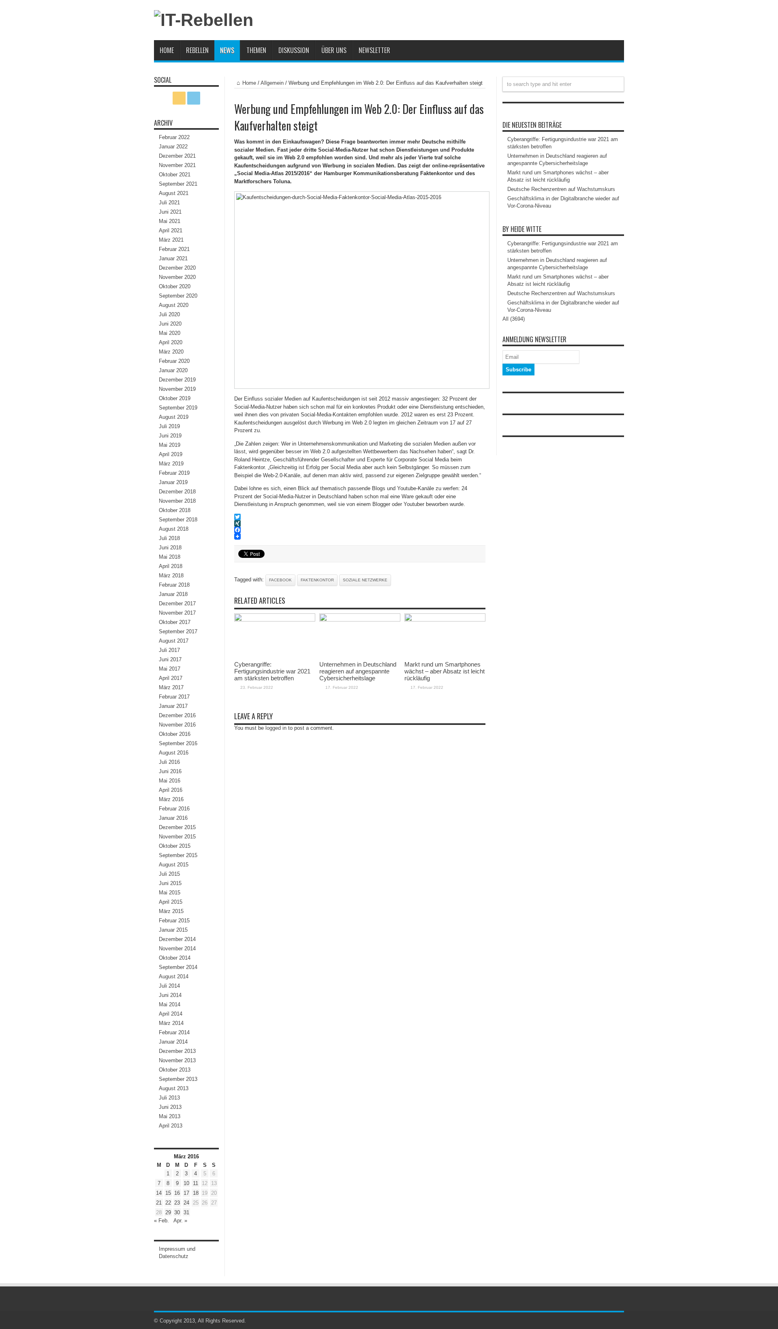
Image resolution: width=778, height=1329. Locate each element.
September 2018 (178, 520)
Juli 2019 (169, 426)
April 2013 (170, 1126)
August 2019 (173, 417)
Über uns (333, 50)
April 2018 (170, 566)
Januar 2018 (173, 594)
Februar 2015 (174, 920)
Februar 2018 (174, 585)
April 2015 (170, 902)
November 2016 (177, 725)
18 (196, 1193)
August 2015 (173, 865)
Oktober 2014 (174, 958)
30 (177, 1212)
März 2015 (171, 911)
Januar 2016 (173, 818)
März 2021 (171, 240)
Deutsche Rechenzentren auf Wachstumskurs (561, 189)
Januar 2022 (173, 147)
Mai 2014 (169, 1004)
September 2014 (178, 967)
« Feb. (161, 1221)
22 (168, 1203)
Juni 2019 (170, 436)
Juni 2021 (170, 212)
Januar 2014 (173, 1042)
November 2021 (177, 165)
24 (186, 1203)
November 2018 (177, 501)
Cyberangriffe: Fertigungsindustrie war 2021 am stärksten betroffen (272, 671)
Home (167, 50)
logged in (275, 728)
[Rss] (179, 98)
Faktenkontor (317, 580)
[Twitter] (359, 517)
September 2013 (178, 1079)
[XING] (359, 523)
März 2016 (171, 799)
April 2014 (170, 1014)
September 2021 (178, 184)
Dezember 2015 (177, 827)
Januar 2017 (173, 706)
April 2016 (170, 790)
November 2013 (177, 1060)
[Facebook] (359, 530)
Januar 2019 (173, 482)
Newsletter (374, 50)
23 (177, 1203)
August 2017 (173, 641)
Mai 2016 (169, 781)
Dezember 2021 (177, 156)
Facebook (280, 580)
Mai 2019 (169, 445)
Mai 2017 (169, 669)
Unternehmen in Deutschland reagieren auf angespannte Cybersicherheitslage (357, 671)
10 (186, 1183)
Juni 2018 (170, 547)
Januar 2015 (173, 930)
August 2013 (173, 1088)
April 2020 (170, 342)
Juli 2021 (169, 202)
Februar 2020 (174, 361)
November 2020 (177, 277)
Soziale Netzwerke (365, 580)
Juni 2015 (170, 883)
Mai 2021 (169, 221)
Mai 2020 (169, 333)
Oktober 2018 (174, 510)
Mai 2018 (169, 557)
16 (177, 1193)
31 (186, 1212)
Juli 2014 (169, 986)
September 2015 (178, 855)
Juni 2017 (170, 659)
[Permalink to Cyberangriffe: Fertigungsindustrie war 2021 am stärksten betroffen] (274, 620)
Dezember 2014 (177, 939)
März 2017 (171, 687)
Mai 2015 (169, 893)
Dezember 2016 (177, 715)
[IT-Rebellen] (203, 20)
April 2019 (170, 454)
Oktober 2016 (174, 734)
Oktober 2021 (174, 174)
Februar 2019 (174, 473)
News (227, 50)
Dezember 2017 (177, 603)
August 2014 (173, 976)
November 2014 (177, 948)
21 (159, 1203)
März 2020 (171, 352)
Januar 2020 (173, 370)
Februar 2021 (174, 249)
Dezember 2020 (177, 268)
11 (195, 1183)
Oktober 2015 (174, 846)
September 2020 (178, 296)
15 (168, 1193)
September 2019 (178, 408)
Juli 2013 (169, 1098)
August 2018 (173, 529)
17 (186, 1193)
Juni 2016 (170, 771)
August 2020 (173, 305)
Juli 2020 (169, 314)
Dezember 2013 (177, 1051)
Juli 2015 (169, 874)
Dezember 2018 (177, 492)
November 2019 (177, 389)
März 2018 (171, 575)
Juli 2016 (169, 762)
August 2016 (173, 753)
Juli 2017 (169, 650)
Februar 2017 (174, 697)
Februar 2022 (174, 137)
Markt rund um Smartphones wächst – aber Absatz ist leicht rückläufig (444, 671)
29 (168, 1212)
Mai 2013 (169, 1116)
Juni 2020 (170, 324)
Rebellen (197, 50)
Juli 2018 (169, 538)
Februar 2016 (174, 809)
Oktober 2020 (174, 286)
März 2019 (171, 464)
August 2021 (173, 193)
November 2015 (177, 837)
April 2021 (170, 230)
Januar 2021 (173, 258)
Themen (256, 50)
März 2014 (171, 1023)
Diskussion (293, 50)
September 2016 (178, 743)
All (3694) (513, 319)
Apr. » (180, 1221)
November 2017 (177, 613)
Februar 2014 (174, 1032)
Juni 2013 (170, 1107)
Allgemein (272, 83)
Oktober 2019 (174, 398)
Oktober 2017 (174, 622)
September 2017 (178, 631)
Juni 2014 (170, 995)
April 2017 (170, 678)
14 (159, 1193)
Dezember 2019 (177, 380)
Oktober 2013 (174, 1070)
